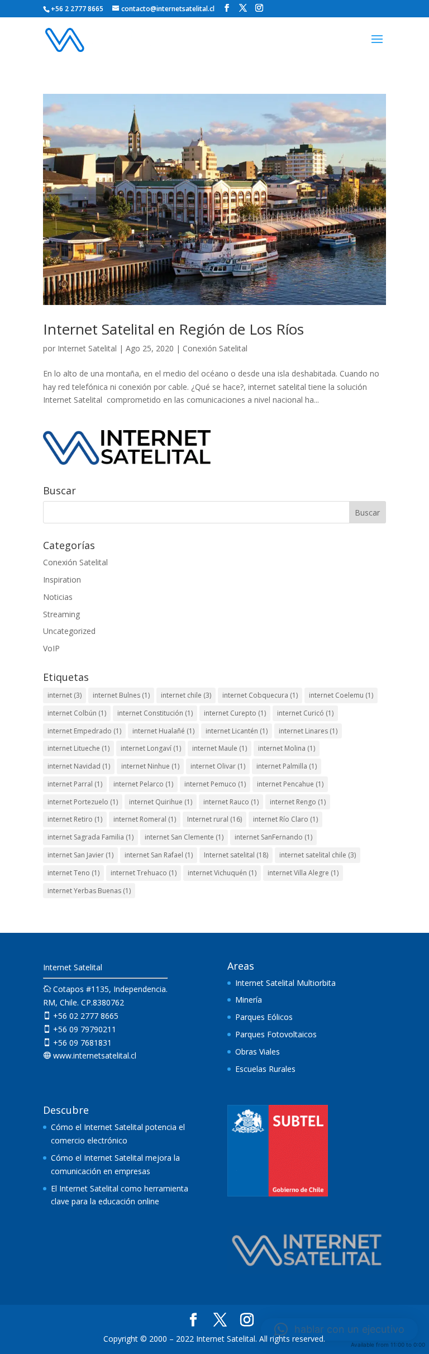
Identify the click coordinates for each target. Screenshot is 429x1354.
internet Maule (219, 748)
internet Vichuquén (222, 873)
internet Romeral (144, 819)
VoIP (51, 648)
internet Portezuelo (82, 802)
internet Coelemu (341, 695)
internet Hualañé (163, 731)
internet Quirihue (160, 802)
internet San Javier (80, 855)
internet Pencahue (290, 784)
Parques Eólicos (264, 1017)
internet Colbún (76, 713)
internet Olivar (217, 766)
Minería (248, 999)
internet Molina (286, 748)
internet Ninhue (150, 766)
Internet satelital (236, 855)
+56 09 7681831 (77, 1042)
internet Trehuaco (144, 873)
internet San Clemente (184, 837)
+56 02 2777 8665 (80, 1015)
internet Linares (308, 731)
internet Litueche (78, 748)
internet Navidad (78, 766)
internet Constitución (155, 713)
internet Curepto (235, 713)
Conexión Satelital (215, 348)
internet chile (186, 695)
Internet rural (214, 819)
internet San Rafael (159, 855)
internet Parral (74, 784)
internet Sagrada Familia (90, 837)
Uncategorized (69, 631)
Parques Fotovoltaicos (276, 1034)
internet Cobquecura (260, 695)
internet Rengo (298, 802)
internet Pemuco (215, 784)
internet (64, 695)
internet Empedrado (84, 731)
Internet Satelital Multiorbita (285, 983)
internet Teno (73, 873)
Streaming (61, 614)
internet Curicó (305, 713)
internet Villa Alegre (303, 873)
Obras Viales (257, 1051)
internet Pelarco (143, 784)
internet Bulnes (121, 695)
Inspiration (62, 579)
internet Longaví (151, 748)
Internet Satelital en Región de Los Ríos (173, 329)
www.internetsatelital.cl (89, 1055)
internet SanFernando (273, 837)
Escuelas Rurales (265, 1069)
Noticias (58, 597)
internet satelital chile (317, 855)
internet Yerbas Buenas (89, 890)
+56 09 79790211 (79, 1029)
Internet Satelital (87, 348)
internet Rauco (231, 802)
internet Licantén (237, 731)
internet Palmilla (286, 766)
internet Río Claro (285, 819)
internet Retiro (74, 819)
